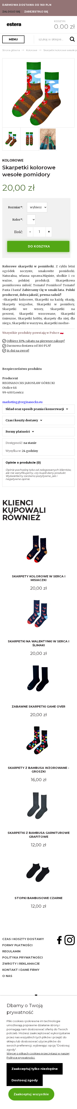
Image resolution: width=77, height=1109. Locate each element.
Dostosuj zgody (24, 1080)
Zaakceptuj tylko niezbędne (34, 1069)
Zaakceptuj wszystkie (31, 1094)
